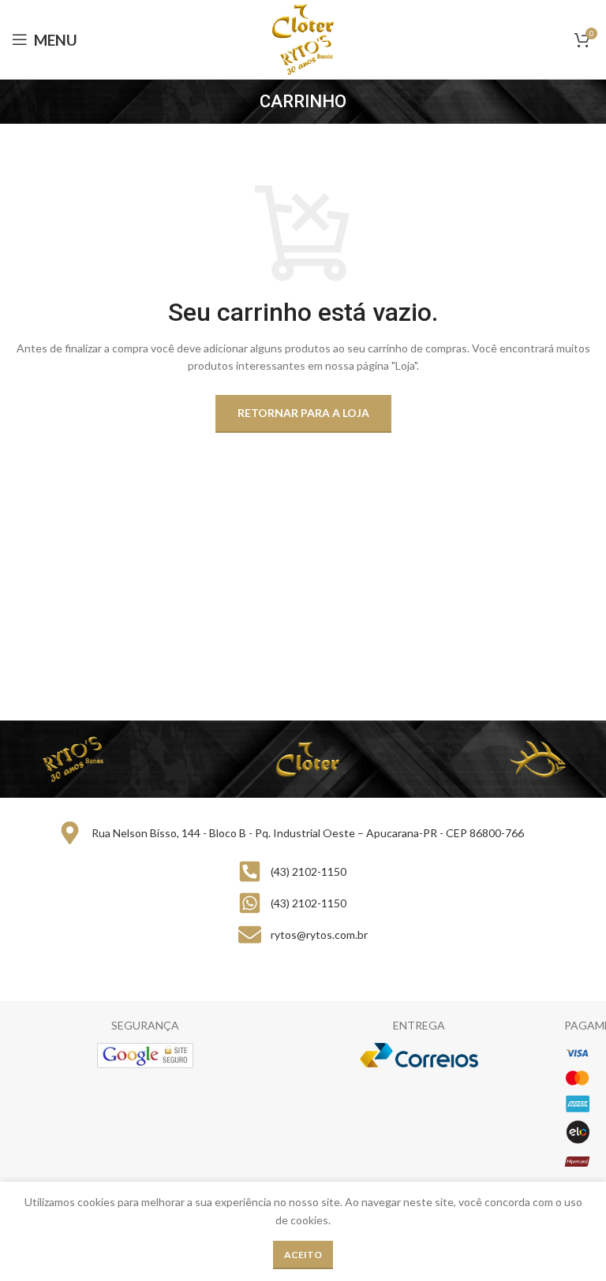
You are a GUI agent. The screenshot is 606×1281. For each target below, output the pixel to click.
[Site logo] (303, 38)
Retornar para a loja (303, 412)
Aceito (303, 1255)
